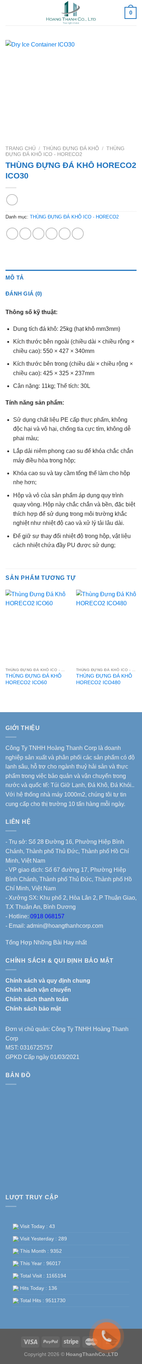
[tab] (71, 278)
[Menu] (10, 13)
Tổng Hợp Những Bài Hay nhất (46, 942)
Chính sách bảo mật (33, 1009)
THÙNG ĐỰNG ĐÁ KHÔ (71, 148)
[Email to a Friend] (52, 234)
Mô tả (14, 277)
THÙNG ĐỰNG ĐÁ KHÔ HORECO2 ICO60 (33, 679)
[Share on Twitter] (38, 234)
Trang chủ (20, 148)
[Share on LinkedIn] (78, 234)
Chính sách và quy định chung (47, 981)
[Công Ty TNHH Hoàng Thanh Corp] (71, 12)
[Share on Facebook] (25, 234)
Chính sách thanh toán (36, 999)
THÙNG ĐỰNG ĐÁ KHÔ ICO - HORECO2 (65, 151)
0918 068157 (47, 916)
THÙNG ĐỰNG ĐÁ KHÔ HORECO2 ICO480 (104, 679)
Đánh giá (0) (23, 293)
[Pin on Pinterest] (65, 234)
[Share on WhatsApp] (12, 234)
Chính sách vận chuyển (38, 990)
